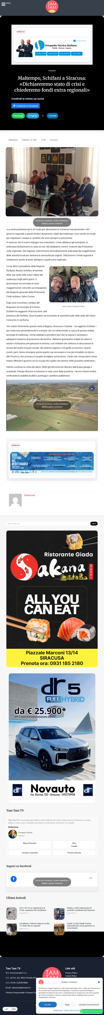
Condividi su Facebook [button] (27, 106)
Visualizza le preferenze (89, 1004)
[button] (99, 982)
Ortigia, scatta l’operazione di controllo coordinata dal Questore (81, 909)
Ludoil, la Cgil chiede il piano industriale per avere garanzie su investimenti (81, 925)
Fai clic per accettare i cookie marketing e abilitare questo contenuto (52, 222)
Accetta (48, 1004)
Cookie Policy (58, 1010)
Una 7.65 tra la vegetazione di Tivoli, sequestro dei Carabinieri (32, 909)
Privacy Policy (71, 973)
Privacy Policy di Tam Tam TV (74, 1010)
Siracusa (54, 140)
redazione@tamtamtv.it (21, 988)
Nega (67, 1004)
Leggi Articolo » (24, 913)
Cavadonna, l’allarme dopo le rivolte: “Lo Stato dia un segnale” (34, 924)
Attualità (52, 71)
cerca (94, 523)
